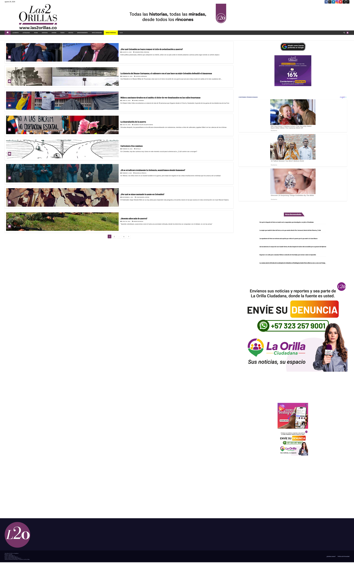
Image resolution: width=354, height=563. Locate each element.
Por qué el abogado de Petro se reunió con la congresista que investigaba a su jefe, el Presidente (287, 222)
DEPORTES (45, 32)
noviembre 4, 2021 (127, 197)
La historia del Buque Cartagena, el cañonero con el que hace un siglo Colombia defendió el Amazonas (166, 73)
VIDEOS (62, 32)
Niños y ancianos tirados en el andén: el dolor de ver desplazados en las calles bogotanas (160, 97)
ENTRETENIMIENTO (82, 32)
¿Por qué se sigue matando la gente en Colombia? (142, 194)
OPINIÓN (54, 32)
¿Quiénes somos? (331, 556)
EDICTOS (70, 32)
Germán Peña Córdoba (142, 52)
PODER (36, 32)
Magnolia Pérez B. (141, 173)
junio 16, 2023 (126, 100)
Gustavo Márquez (141, 76)
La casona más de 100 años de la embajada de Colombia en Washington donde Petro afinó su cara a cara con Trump (292, 263)
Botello (138, 149)
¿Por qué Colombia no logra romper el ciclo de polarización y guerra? (151, 49)
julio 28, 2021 (126, 221)
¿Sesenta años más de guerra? (133, 218)
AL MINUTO (16, 32)
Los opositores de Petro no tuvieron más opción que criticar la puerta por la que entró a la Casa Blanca (288, 238)
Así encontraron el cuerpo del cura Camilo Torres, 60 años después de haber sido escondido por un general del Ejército (293, 246)
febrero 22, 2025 (127, 76)
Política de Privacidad (343, 556)
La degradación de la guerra (133, 121)
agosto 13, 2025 (127, 52)
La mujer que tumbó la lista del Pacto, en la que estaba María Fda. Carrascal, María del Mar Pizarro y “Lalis (290, 230)
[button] (344, 33)
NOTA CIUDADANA (97, 32)
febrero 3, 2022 (127, 173)
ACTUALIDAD (26, 32)
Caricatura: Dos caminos (131, 145)
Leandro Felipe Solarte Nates (143, 124)
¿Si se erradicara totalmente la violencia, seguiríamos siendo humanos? (152, 170)
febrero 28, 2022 (127, 149)
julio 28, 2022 (126, 124)
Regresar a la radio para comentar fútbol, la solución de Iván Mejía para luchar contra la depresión (288, 255)
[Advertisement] (293, 386)
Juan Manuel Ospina (142, 197)
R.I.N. (121, 32)
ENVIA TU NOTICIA (111, 32)
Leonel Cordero (139, 100)
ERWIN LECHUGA (138, 221)
